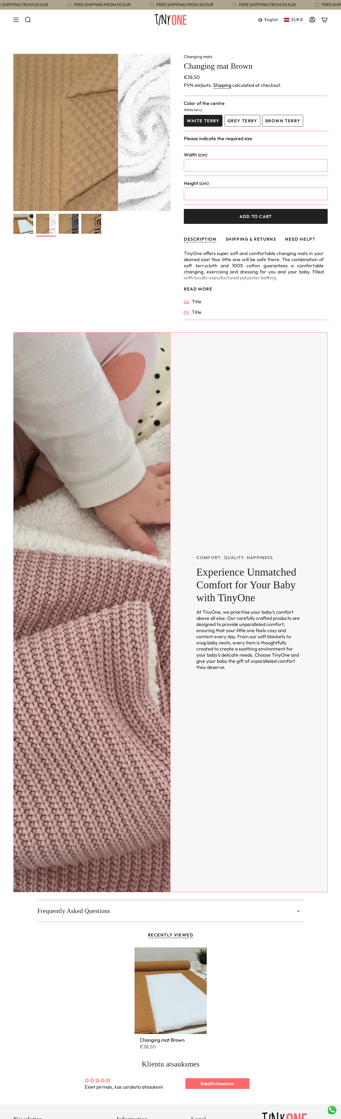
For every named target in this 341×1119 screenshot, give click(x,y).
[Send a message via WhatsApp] (332, 1110)
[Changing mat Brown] (171, 990)
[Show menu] (16, 20)
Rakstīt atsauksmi (217, 1083)
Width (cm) (195, 155)
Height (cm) (196, 183)
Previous (13, 132)
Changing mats (198, 56)
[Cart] (324, 20)
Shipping (222, 85)
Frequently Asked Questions (73, 910)
